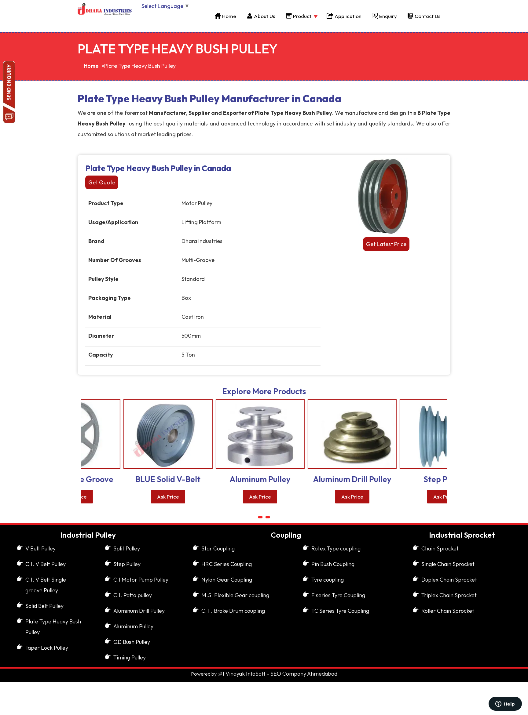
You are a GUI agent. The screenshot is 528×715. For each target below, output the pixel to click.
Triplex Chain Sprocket (449, 595)
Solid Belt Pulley (44, 605)
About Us (264, 16)
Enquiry (388, 16)
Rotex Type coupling (336, 548)
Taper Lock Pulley (46, 647)
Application (348, 16)
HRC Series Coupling (226, 564)
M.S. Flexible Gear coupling (235, 595)
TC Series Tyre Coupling (340, 610)
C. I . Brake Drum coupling (233, 610)
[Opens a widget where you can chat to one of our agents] (505, 704)
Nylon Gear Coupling (226, 579)
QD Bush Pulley (131, 641)
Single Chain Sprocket (448, 564)
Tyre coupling (327, 579)
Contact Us (428, 16)
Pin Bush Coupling (332, 564)
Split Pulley (126, 548)
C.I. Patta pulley (132, 595)
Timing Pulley (129, 657)
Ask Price (134, 496)
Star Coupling (218, 548)
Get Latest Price (386, 244)
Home (229, 16)
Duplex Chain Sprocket (449, 579)
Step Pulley (127, 564)
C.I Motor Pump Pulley (140, 579)
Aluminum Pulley (133, 626)
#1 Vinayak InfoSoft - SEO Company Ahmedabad (278, 673)
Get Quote (101, 182)
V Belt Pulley (40, 548)
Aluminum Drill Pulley (139, 610)
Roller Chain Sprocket (447, 610)
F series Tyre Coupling (338, 595)
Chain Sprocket (440, 548)
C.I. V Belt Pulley (45, 564)
